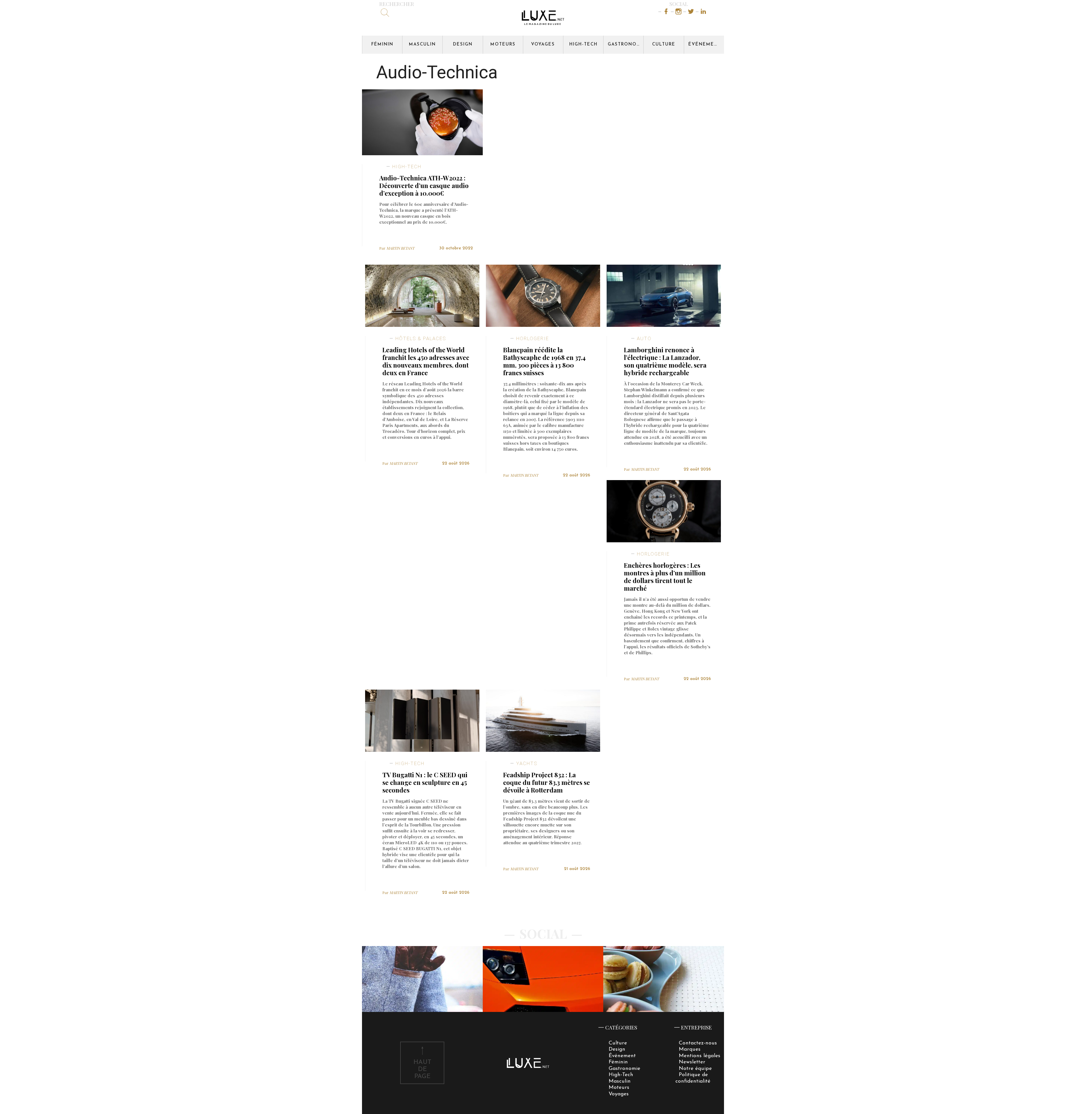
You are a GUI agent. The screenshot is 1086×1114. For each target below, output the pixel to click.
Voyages (543, 44)
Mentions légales (699, 1056)
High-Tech (583, 44)
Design (463, 44)
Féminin (382, 44)
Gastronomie (625, 44)
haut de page (422, 1069)
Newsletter (692, 1062)
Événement (704, 44)
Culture (663, 44)
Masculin (422, 44)
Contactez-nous (698, 1043)
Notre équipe (695, 1068)
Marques (690, 1049)
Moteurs (503, 44)
